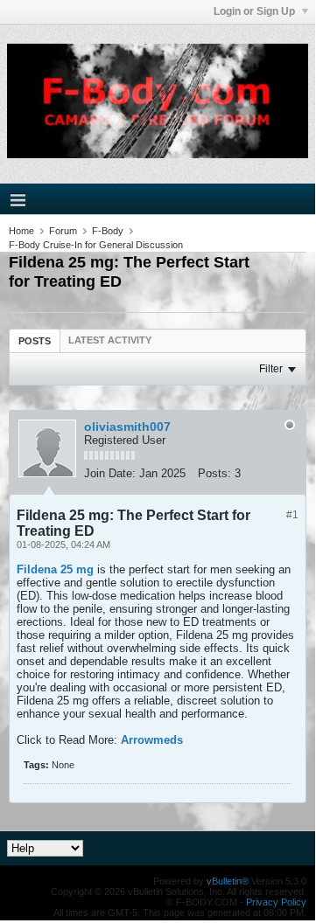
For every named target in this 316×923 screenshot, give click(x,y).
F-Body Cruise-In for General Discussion (96, 244)
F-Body (107, 231)
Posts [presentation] (34, 341)
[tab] (34, 340)
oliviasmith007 (127, 427)
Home (21, 231)
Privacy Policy (276, 902)
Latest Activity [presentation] (109, 340)
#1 (292, 515)
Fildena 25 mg (55, 569)
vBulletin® (228, 881)
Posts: (214, 473)
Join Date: (110, 473)
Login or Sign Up (256, 11)
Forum (63, 231)
